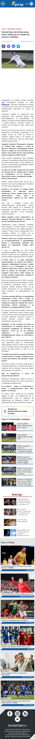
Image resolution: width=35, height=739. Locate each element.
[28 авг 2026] (17, 555)
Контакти (12, 731)
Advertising (14, 736)
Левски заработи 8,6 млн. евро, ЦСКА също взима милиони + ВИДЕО (15, 701)
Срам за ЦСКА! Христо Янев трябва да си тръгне (24, 425)
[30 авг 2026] (17, 609)
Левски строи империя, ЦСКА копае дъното (15, 646)
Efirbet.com (5, 104)
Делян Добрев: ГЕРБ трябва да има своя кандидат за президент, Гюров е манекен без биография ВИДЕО (16, 533)
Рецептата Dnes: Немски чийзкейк (22, 520)
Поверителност (26, 731)
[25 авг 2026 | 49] (17, 636)
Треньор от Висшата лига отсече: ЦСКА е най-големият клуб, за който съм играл (24, 482)
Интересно (30, 570)
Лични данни (26, 736)
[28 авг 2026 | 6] (17, 690)
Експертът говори (27, 677)
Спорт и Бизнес (28, 705)
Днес (29, 4)
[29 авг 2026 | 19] (17, 662)
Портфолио (24, 733)
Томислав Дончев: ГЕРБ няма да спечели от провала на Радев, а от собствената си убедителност (17, 502)
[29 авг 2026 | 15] (17, 583)
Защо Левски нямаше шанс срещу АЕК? (24, 436)
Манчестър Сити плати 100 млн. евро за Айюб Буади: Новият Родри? (24, 460)
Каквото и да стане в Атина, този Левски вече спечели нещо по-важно (24, 471)
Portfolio (20, 736)
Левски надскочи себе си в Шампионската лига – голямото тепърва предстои (24, 449)
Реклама (18, 731)
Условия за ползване (14, 733)
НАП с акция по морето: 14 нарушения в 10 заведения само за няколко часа (24, 512)
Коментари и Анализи (26, 596)
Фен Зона (30, 649)
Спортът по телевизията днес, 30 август (14, 620)
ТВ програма (29, 622)
